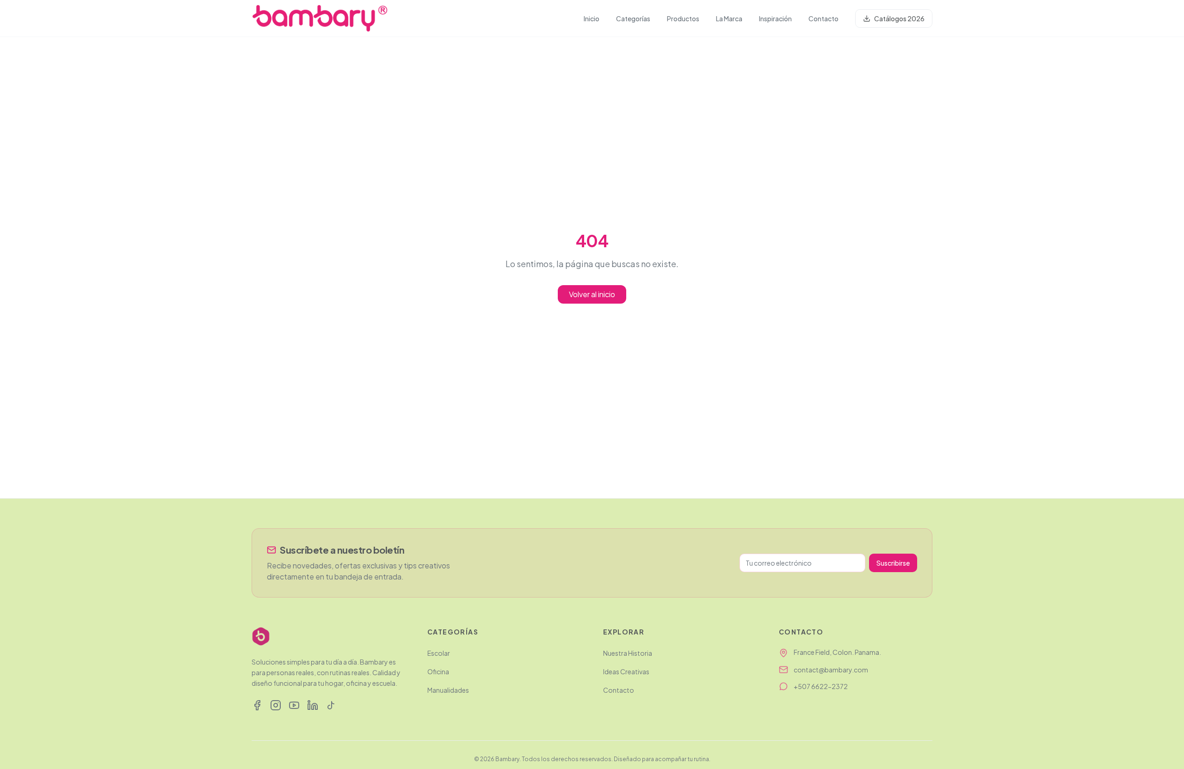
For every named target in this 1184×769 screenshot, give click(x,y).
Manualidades (448, 690)
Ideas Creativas (626, 671)
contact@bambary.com (831, 669)
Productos (683, 18)
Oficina (438, 671)
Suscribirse (893, 563)
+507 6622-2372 (821, 686)
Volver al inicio (592, 294)
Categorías (633, 18)
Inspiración (775, 18)
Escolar (438, 653)
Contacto (823, 18)
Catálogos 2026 (899, 18)
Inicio (591, 18)
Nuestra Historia (627, 653)
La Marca (729, 18)
